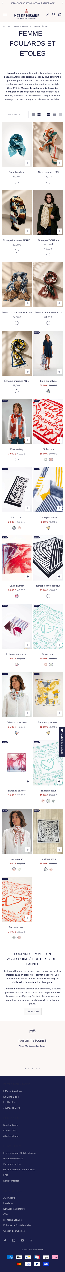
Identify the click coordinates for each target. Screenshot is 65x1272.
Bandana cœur (48, 790)
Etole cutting (16, 449)
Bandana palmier (17, 790)
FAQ (5, 1175)
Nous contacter (11, 1180)
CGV (5, 1214)
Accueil (6, 26)
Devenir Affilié (10, 1130)
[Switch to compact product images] (60, 114)
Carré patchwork (48, 517)
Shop (16, 26)
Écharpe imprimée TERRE (16, 240)
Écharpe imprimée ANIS (16, 381)
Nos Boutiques (10, 1125)
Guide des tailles (11, 1164)
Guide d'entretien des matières (19, 1169)
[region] (32, 1045)
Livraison (8, 1203)
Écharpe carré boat (16, 722)
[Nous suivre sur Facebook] (5, 1240)
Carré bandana (16, 172)
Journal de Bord (11, 1107)
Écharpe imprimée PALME (48, 312)
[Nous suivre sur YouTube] (22, 1240)
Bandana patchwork (48, 722)
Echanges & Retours (13, 1208)
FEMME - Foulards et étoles (35, 26)
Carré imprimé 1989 (48, 172)
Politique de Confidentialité (17, 1225)
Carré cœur (48, 654)
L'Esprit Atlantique (12, 1091)
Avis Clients (9, 1197)
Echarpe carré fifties (16, 654)
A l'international (11, 1136)
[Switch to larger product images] (33, 114)
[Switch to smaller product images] (39, 114)
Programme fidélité (13, 1158)
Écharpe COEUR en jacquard (48, 242)
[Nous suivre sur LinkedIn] (31, 1240)
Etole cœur (48, 449)
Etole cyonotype (48, 381)
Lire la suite (32, 1011)
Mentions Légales (12, 1219)
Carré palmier (17, 585)
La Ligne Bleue (11, 1096)
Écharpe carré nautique (48, 585)
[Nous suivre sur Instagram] (13, 1240)
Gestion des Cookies (14, 1230)
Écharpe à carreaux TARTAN (17, 312)
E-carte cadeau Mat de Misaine (19, 1153)
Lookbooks (9, 1102)
